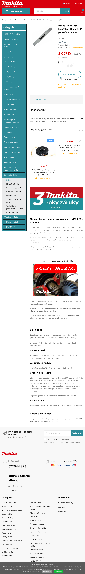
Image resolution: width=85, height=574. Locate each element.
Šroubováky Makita (11, 142)
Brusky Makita (9, 52)
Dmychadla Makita (10, 67)
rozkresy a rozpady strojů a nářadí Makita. (58, 261)
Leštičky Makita (9, 105)
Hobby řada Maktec (11, 39)
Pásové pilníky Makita (11, 127)
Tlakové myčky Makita (12, 147)
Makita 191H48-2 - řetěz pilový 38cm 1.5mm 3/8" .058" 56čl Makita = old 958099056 (70, 147)
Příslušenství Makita (11, 217)
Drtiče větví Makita (12, 213)
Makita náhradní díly (11, 222)
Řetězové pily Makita (13, 192)
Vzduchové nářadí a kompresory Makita (11, 168)
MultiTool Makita (9, 115)
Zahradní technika (14, 20)
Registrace (62, 511)
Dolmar (26, 20)
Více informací (36, 571)
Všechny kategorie (16, 11)
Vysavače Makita (10, 162)
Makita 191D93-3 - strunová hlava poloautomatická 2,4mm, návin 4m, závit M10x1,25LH (43, 172)
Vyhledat (65, 11)
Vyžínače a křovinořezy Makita (14, 201)
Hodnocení (41, 100)
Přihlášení (78, 4)
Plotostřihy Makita (12, 184)
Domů (4, 20)
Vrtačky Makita (9, 157)
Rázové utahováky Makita (13, 152)
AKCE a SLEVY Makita (12, 34)
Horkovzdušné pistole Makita (12, 88)
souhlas (56, 439)
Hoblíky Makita (9, 82)
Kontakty (13, 491)
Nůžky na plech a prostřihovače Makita (11, 121)
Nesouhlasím (47, 571)
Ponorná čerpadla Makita (15, 188)
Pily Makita (8, 132)
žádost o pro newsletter (58, 439)
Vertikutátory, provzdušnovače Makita (14, 207)
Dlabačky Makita (10, 62)
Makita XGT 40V (10, 227)
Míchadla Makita (10, 110)
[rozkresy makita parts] (55, 280)
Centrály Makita (9, 57)
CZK (56, 4)
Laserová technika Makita (13, 100)
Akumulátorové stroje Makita (11, 45)
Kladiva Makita (9, 95)
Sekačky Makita (11, 196)
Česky (67, 4)
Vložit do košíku (70, 74)
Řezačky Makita (9, 137)
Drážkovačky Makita (11, 72)
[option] (43, 161)
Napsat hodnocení (76, 119)
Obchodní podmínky (65, 503)
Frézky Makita (9, 77)
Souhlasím (59, 571)
